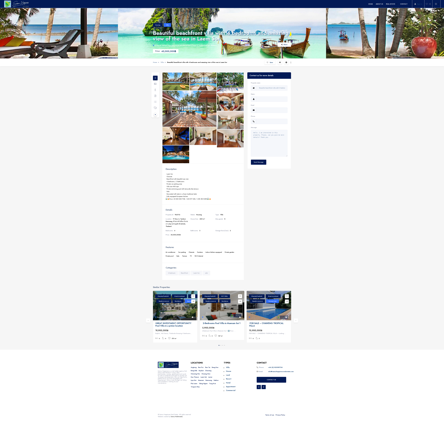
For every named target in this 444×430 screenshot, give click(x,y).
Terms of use (269, 415)
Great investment (179, 296)
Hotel (228, 383)
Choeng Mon (206, 374)
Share (285, 45)
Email (252, 105)
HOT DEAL (224, 296)
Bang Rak (194, 370)
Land (228, 375)
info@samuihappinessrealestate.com (281, 371)
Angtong (194, 367)
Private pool (170, 256)
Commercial (230, 390)
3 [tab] (222, 345)
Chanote (191, 252)
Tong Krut (212, 383)
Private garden (229, 252)
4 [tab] (224, 345)
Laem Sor (196, 273)
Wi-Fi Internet (199, 256)
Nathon (216, 380)
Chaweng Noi (195, 374)
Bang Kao (215, 367)
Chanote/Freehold (163, 296)
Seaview (189, 301)
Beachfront (184, 273)
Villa (167, 25)
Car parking (182, 252)
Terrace (184, 256)
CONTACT (403, 4)
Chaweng (208, 370)
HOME (370, 4)
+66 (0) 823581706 (275, 367)
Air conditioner (170, 252)
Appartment (230, 386)
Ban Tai (207, 367)
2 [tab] (220, 345)
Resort (228, 379)
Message (254, 127)
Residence (178, 301)
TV (191, 256)
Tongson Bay (195, 387)
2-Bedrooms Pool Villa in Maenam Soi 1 (221, 323)
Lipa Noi (193, 380)
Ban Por (201, 367)
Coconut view (272, 301)
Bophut (201, 370)
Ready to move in (164, 301)
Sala (177, 256)
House (228, 371)
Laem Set (204, 377)
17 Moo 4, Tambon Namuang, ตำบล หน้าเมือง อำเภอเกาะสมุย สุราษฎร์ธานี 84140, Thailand (185, 45)
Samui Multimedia (177, 416)
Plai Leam (194, 383)
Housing (157, 25)
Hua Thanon (195, 377)
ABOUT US (379, 4)
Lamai (210, 377)
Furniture (200, 252)
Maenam (201, 380)
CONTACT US (271, 380)
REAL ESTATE (390, 4)
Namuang (208, 380)
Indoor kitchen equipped (214, 252)
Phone (253, 116)
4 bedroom (171, 273)
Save (271, 62)
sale (206, 273)
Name (253, 94)
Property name (255, 83)
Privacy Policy (280, 415)
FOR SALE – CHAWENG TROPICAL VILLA (266, 324)
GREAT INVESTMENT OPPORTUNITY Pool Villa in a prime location (173, 324)
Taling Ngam (203, 383)
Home (155, 62)
